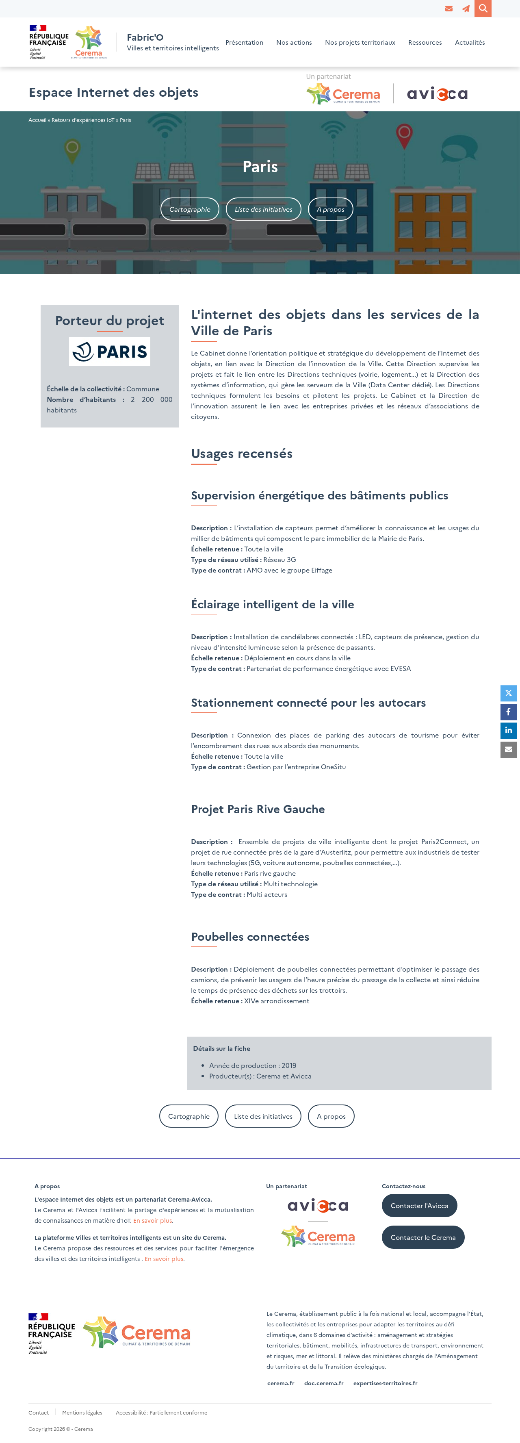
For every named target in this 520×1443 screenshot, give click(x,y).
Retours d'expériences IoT (83, 119)
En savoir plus (152, 1220)
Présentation (244, 42)
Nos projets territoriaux (360, 42)
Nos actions (294, 42)
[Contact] (448, 8)
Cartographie (189, 208)
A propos (330, 208)
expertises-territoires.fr (385, 1383)
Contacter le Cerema (423, 1237)
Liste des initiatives (263, 208)
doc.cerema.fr (324, 1383)
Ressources (425, 42)
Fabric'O (145, 37)
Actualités (470, 42)
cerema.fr (281, 1383)
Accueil (37, 119)
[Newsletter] (465, 8)
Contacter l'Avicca (419, 1205)
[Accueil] (68, 42)
